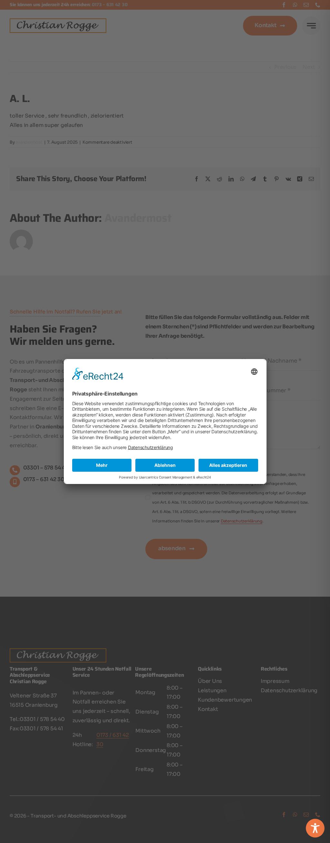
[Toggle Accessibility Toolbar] (315, 828)
